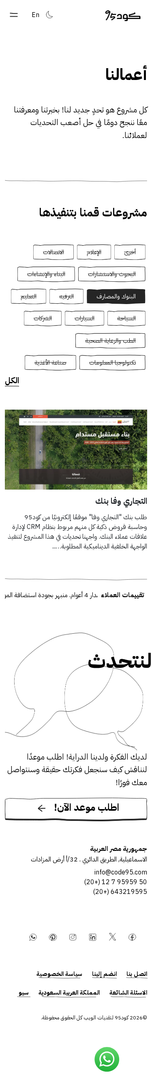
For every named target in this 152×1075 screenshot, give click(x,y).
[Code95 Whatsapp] (107, 1059)
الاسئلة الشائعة (128, 992)
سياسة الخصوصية (59, 973)
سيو (24, 992)
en (35, 15)
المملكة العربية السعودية (69, 992)
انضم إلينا (104, 973)
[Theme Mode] (49, 14)
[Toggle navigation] (14, 15)
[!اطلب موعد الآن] (76, 820)
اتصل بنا (136, 973)
